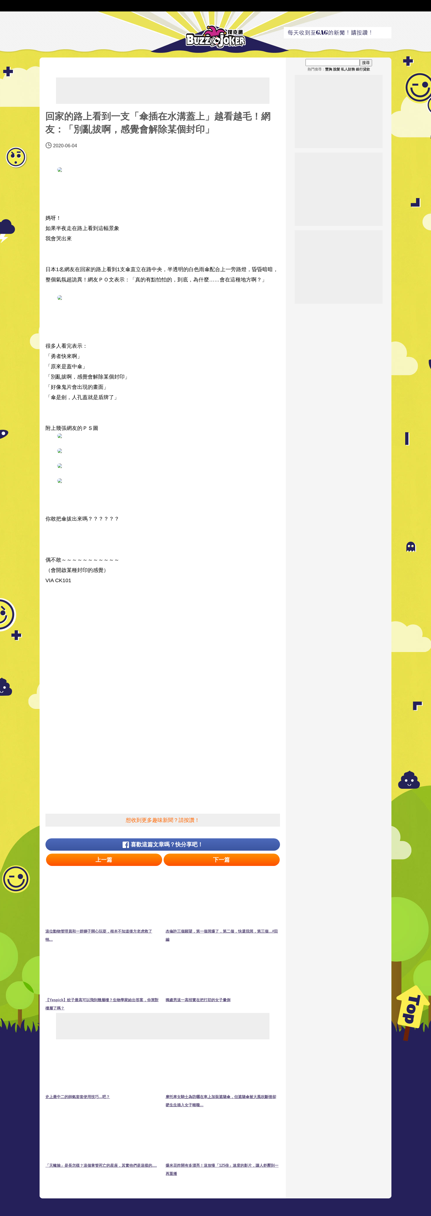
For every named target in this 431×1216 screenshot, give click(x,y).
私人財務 (348, 69)
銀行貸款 (363, 69)
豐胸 (328, 69)
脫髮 (336, 69)
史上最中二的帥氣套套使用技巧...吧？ (77, 1097)
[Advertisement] (162, 90)
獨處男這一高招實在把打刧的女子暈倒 (198, 1000)
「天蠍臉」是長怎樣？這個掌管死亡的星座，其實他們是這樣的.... (101, 1165)
